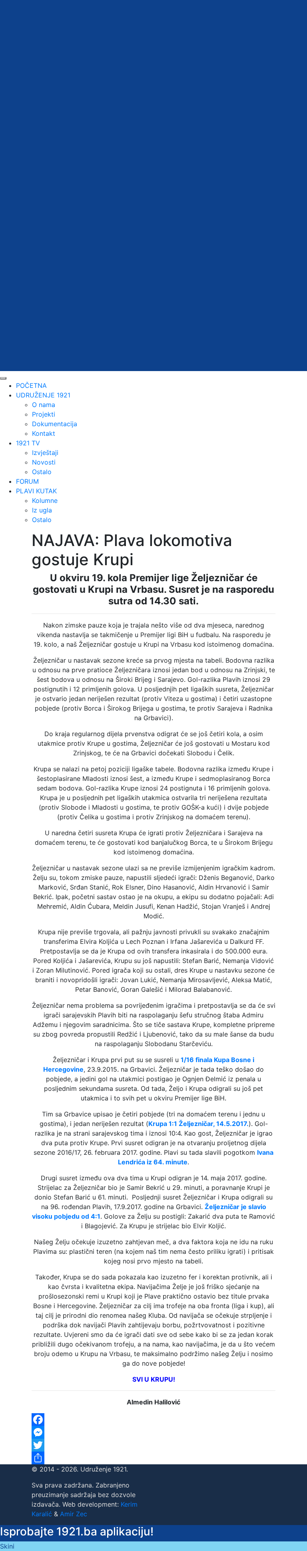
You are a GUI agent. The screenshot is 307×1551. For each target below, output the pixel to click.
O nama (43, 405)
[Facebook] (153, 1419)
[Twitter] (153, 1445)
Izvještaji (45, 453)
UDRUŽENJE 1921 (43, 395)
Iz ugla (42, 510)
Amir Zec (73, 1514)
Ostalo (42, 472)
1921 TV (28, 443)
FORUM (27, 481)
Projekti (43, 414)
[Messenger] (153, 1432)
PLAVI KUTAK (36, 491)
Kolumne (45, 500)
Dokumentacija (54, 424)
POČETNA (31, 385)
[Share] (153, 1458)
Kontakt (43, 433)
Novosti (44, 462)
